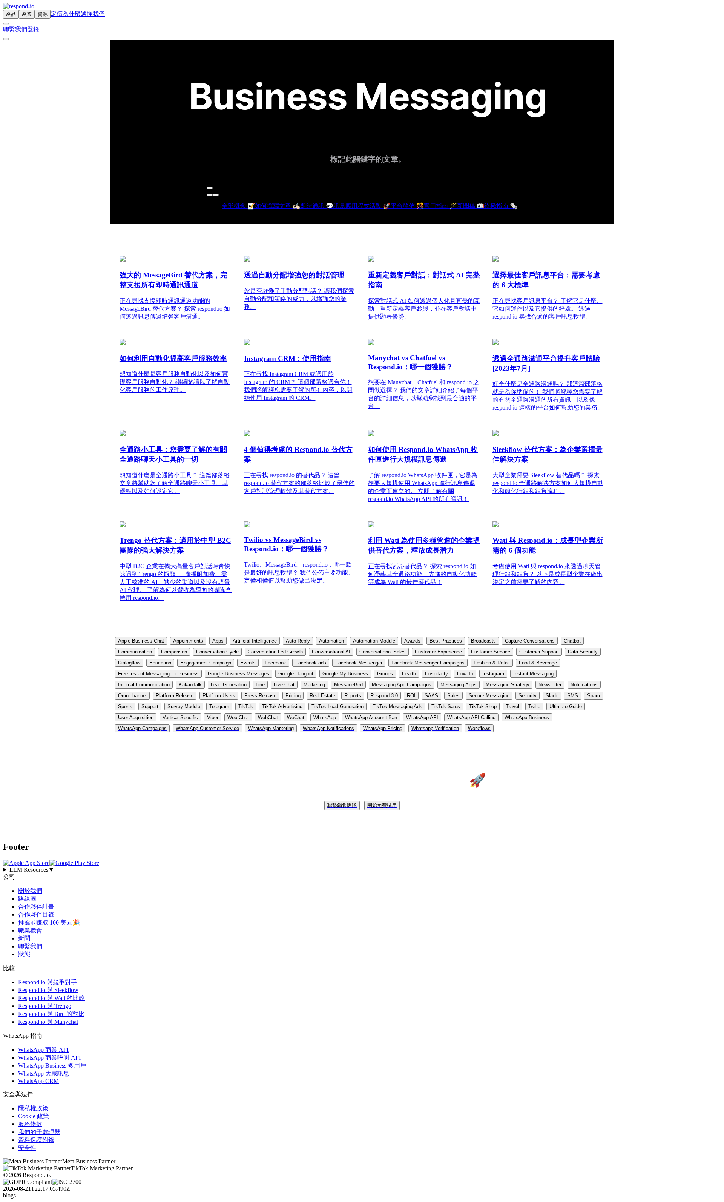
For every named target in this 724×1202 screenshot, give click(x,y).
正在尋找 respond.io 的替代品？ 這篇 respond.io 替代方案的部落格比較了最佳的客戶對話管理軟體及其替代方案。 (299, 483)
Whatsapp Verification (435, 728)
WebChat (268, 717)
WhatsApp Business (527, 717)
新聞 (24, 938)
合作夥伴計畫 (36, 906)
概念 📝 (244, 206)
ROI (411, 695)
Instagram (493, 674)
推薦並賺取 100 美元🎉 (49, 922)
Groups (385, 674)
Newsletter (549, 684)
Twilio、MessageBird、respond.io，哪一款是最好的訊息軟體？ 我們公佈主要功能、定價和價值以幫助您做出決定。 (299, 572)
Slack (552, 695)
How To (465, 674)
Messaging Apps (458, 684)
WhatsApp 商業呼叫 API (49, 1057)
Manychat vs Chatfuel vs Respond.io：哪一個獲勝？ (410, 362)
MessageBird (348, 684)
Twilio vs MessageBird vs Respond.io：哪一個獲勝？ (286, 544)
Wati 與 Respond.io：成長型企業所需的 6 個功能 (547, 545)
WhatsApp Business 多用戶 (52, 1065)
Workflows (479, 728)
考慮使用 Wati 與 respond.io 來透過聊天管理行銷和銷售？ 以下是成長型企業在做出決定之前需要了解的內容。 (547, 574)
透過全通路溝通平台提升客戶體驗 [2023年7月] (546, 363)
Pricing (293, 695)
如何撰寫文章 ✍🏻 (277, 206)
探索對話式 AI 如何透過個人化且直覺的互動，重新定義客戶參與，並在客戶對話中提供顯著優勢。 (424, 308)
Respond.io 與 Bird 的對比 (51, 1014)
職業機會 (30, 930)
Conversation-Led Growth (275, 652)
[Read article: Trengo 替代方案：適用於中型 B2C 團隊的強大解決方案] (123, 525)
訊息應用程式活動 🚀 (362, 206)
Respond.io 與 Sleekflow (48, 990)
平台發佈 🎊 (407, 206)
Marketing (314, 684)
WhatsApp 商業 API (43, 1049)
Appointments (188, 641)
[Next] (216, 195)
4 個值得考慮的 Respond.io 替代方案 (298, 454)
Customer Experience (438, 652)
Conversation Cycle (217, 652)
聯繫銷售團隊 (342, 805)
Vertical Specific (180, 717)
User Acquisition (135, 717)
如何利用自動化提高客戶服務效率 (173, 358)
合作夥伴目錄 (36, 914)
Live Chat (284, 684)
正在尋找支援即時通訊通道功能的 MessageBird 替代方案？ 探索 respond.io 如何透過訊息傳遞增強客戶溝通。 (175, 308)
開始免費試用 (382, 805)
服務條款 (30, 1124)
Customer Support (539, 652)
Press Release (260, 695)
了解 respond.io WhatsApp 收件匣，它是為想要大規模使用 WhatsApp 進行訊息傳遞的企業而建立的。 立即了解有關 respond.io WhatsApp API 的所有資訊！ (422, 487)
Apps (218, 641)
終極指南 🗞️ (500, 206)
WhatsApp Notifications (328, 728)
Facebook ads (310, 663)
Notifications (584, 684)
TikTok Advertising (282, 706)
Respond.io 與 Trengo (44, 1006)
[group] (362, 869)
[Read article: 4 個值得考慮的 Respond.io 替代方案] (247, 434)
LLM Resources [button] (31, 869)
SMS (572, 695)
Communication (135, 652)
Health (409, 674)
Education (160, 663)
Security (527, 695)
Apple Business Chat (141, 641)
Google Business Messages (238, 674)
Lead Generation (229, 684)
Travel (512, 706)
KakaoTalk (190, 684)
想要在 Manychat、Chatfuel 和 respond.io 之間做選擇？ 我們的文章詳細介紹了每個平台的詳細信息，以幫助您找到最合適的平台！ (423, 394)
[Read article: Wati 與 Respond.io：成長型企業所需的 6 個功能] (495, 525)
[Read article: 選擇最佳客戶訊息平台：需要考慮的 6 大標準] (495, 259)
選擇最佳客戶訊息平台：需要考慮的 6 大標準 (546, 280)
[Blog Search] (210, 188)
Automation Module (374, 641)
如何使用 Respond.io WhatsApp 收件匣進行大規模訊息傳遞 (423, 454)
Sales (453, 695)
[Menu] (6, 39)
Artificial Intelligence (255, 641)
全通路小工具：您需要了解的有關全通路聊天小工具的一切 (173, 454)
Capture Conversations (530, 641)
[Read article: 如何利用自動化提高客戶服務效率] (123, 343)
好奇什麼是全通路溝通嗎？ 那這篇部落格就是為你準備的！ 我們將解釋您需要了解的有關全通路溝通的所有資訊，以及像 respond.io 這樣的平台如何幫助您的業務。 (547, 396)
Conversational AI (331, 652)
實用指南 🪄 (440, 206)
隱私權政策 (33, 1108)
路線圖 (27, 898)
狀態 (24, 954)
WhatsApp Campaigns (142, 728)
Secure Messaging (489, 695)
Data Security (583, 652)
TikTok (245, 706)
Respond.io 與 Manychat (48, 1022)
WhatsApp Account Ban (371, 717)
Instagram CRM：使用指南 (287, 358)
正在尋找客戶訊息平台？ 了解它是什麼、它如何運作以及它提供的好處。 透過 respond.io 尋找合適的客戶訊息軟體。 (547, 308)
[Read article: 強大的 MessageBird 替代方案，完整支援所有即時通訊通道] (123, 259)
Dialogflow (129, 663)
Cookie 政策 (33, 1116)
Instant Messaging (533, 674)
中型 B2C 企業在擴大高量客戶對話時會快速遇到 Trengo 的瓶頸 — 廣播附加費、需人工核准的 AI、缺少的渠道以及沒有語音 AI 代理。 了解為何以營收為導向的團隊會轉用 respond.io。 (176, 582)
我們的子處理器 (39, 1132)
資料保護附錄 (36, 1140)
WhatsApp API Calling (471, 717)
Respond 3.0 (384, 695)
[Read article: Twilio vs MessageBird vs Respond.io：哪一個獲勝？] (247, 525)
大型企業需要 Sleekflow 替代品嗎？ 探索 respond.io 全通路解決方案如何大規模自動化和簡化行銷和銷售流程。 (547, 483)
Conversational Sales (382, 652)
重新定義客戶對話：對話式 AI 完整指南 (424, 280)
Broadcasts (483, 641)
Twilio (534, 706)
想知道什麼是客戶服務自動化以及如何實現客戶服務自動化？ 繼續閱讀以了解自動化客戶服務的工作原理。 (175, 382)
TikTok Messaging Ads (397, 706)
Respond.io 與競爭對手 (47, 982)
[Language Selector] (6, 24)
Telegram (219, 706)
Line (260, 684)
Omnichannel (132, 695)
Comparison (174, 652)
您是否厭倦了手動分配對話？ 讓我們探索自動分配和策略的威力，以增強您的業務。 (299, 299)
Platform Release (174, 695)
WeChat (295, 717)
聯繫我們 (15, 29)
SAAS (431, 695)
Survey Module (183, 706)
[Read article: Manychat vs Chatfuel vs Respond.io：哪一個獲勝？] (371, 343)
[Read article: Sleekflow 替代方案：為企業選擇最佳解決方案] (495, 434)
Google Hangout (295, 674)
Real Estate (322, 695)
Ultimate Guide (565, 706)
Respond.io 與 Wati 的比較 (51, 998)
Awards (412, 641)
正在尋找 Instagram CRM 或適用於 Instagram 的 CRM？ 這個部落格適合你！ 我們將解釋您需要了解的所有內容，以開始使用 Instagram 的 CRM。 (298, 386)
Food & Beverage (538, 663)
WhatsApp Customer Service (207, 728)
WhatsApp (324, 717)
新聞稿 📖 (470, 206)
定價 (57, 14)
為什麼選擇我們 (84, 14)
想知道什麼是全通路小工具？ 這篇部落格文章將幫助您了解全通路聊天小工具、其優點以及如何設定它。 (175, 483)
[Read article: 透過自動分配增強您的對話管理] (247, 259)
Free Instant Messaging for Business (158, 674)
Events (248, 663)
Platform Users (218, 695)
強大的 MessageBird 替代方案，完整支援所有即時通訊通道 (173, 280)
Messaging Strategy (507, 684)
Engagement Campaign (205, 663)
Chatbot (572, 641)
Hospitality (436, 674)
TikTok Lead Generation (337, 706)
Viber (212, 717)
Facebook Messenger (358, 663)
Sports (125, 706)
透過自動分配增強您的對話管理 (294, 275)
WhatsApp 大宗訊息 (43, 1073)
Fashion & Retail (492, 663)
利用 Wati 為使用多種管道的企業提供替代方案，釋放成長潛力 (424, 545)
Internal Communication (144, 684)
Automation (331, 641)
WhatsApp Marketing (271, 728)
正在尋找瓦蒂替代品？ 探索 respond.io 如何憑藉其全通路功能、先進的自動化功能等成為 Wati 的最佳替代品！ (422, 574)
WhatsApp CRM (38, 1081)
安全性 (27, 1148)
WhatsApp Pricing (382, 728)
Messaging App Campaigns (401, 684)
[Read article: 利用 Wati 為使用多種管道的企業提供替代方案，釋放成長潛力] (371, 525)
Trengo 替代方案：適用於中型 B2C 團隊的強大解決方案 (175, 545)
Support (149, 706)
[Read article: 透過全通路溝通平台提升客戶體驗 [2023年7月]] (495, 343)
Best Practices (445, 641)
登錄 (33, 29)
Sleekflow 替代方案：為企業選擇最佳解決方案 (547, 454)
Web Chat (238, 717)
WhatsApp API (422, 717)
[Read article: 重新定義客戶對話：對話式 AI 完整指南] (371, 259)
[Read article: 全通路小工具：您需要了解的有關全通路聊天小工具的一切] (123, 434)
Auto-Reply (298, 641)
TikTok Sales (445, 706)
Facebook (275, 663)
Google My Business (345, 674)
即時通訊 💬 (316, 206)
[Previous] (210, 195)
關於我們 (30, 891)
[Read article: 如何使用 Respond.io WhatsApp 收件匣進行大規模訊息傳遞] (371, 434)
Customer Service (490, 652)
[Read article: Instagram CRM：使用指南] (247, 343)
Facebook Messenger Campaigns (428, 663)
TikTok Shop (483, 706)
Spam (593, 695)
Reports (352, 695)
